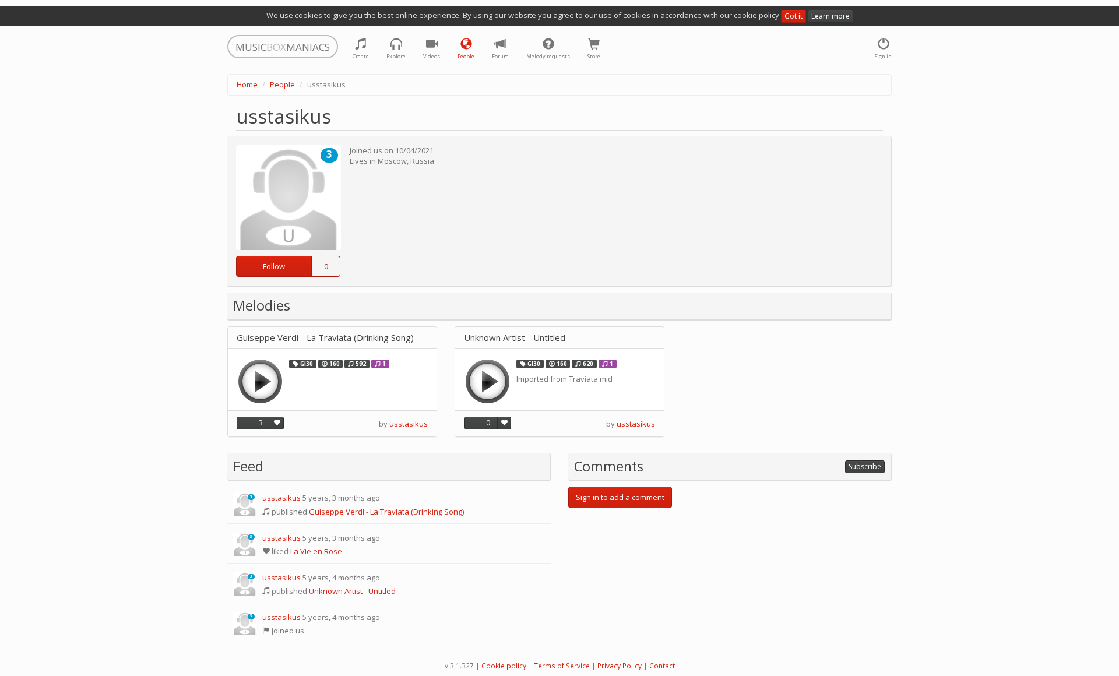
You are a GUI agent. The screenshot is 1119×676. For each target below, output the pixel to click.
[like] (277, 423)
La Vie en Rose (316, 551)
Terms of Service (562, 666)
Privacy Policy (619, 666)
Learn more (830, 16)
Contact (662, 666)
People (282, 84)
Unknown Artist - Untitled (514, 338)
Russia (422, 161)
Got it (793, 16)
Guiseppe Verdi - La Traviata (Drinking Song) (325, 338)
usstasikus (408, 423)
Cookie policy (503, 666)
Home (247, 84)
